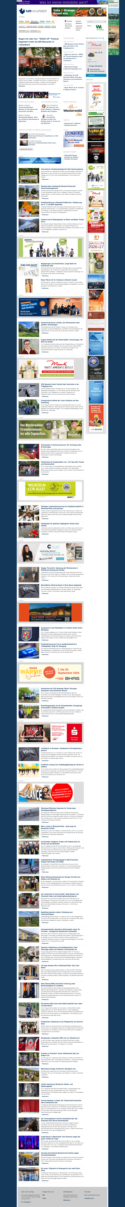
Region (21, 21)
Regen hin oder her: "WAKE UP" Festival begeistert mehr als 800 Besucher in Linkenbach (39, 41)
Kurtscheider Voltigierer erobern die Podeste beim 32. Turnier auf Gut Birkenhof (60, 843)
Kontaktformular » (89, 1198)
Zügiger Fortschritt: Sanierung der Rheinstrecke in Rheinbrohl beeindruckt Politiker (59, 569)
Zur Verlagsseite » (26, 1202)
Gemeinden (47, 26)
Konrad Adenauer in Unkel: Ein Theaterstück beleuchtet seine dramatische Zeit (61, 1101)
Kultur (48, 21)
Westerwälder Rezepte (70, 155)
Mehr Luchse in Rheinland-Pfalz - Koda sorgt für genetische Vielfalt (58, 827)
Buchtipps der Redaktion (71, 157)
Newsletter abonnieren (70, 125)
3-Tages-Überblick (95, 66)
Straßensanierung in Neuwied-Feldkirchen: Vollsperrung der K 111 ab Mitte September (61, 203)
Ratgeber (40, 26)
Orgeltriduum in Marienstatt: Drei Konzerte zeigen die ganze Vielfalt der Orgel (60, 1138)
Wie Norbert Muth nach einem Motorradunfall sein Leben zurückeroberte (61, 1004)
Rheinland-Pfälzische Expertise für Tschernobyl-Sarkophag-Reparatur (58, 809)
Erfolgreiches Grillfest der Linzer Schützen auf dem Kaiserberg (60, 401)
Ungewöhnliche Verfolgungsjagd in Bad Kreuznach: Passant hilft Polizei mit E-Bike (59, 861)
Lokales (21, 26)
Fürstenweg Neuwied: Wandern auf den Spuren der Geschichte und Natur (28, 109)
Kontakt (78, 30)
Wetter (54, 26)
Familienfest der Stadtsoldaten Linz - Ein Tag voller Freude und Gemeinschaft (62, 463)
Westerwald (24, 30)
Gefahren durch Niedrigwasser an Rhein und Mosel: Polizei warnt (62, 220)
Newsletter (68, 28)
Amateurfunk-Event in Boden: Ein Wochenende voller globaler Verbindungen (60, 323)
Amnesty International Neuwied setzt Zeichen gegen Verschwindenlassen (60, 1154)
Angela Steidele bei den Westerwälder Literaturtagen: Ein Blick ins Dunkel (62, 341)
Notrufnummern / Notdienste (72, 123)
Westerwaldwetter (95, 69)
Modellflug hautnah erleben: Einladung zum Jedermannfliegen (57, 913)
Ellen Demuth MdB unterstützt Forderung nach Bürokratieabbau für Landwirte (58, 984)
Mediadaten (79, 23)
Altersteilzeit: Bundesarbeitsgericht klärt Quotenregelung (62, 169)
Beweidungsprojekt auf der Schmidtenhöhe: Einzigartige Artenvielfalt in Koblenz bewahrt (61, 706)
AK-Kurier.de (68, 24)
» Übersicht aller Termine (25, 149)
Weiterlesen (22, 86)
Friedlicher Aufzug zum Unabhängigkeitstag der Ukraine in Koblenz (62, 766)
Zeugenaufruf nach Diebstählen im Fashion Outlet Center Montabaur (61, 629)
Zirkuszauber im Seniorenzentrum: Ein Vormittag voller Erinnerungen (61, 446)
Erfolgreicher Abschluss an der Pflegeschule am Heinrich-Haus (62, 1023)
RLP (53, 21)
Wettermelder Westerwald (97, 71)
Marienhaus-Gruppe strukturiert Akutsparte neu (58, 1069)
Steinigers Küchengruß (71, 159)
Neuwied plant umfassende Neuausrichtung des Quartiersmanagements (58, 187)
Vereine (42, 21)
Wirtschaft (34, 21)
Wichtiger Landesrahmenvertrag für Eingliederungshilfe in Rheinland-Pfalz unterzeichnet (62, 507)
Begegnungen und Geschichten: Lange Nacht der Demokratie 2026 (59, 264)
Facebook (69, 21)
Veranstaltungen (32, 26)
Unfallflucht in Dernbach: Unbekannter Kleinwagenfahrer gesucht (61, 749)
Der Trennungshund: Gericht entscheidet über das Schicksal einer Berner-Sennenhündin (59, 1119)
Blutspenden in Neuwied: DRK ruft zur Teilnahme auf (60, 1038)
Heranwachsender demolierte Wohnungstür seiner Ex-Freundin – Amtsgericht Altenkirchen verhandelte (60, 930)
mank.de (92, 75)
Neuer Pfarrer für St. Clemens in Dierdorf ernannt (59, 280)
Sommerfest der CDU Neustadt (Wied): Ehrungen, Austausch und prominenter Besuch (59, 689)
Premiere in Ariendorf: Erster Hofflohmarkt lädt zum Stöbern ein (60, 1054)
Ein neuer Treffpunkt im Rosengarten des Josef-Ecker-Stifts (60, 1169)
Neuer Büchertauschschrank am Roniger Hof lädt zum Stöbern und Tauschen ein (60, 878)
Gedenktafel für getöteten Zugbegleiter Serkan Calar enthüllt (60, 524)
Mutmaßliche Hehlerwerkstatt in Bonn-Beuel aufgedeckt (61, 585)
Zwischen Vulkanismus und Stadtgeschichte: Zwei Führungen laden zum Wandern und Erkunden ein (59, 948)
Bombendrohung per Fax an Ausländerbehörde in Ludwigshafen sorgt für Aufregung (59, 645)
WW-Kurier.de (68, 26)
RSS (43, 1195)
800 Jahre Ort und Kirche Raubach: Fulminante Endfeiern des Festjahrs (50, 109)
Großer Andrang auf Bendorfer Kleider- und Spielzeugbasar (57, 1085)
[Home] (19, 16)
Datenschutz (79, 26)
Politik (27, 21)
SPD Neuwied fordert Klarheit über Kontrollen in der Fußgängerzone (73, 46)
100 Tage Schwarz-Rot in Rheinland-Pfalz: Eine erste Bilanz (60, 966)
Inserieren (78, 21)
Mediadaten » (67, 1200)
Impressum (79, 28)
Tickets (89, 26)
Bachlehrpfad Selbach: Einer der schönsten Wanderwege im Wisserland (29, 119)
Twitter (44, 1198)
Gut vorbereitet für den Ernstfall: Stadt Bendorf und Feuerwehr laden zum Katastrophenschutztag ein (60, 895)
